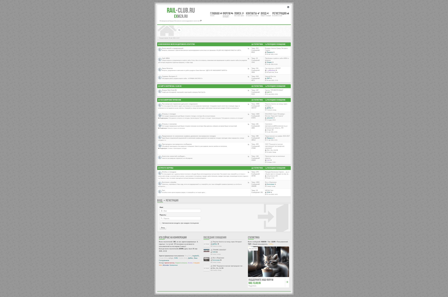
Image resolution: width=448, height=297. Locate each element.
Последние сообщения (214, 237)
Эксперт (190, 263)
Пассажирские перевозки (170, 100)
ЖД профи (166, 265)
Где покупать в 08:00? (273, 68)
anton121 (270, 118)
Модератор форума (181, 263)
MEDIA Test (269, 190)
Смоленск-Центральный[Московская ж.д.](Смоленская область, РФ (276, 126)
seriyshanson (271, 176)
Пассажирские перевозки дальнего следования (180, 104)
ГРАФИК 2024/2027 (219, 250)
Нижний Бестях (270, 76)
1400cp (270, 244)
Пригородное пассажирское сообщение (177, 144)
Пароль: (163, 215)
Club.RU (181, 10)
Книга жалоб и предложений (172, 48)
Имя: (161, 207)
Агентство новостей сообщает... (174, 156)
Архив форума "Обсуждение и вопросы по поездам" (227, 118)
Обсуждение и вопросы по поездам (179, 118)
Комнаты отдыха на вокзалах (176, 128)
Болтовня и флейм (169, 182)
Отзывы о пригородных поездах (177, 148)
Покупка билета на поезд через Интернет (227, 242)
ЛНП (268, 78)
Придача (270, 52)
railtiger (170, 258)
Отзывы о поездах (169, 114)
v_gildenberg (271, 70)
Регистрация (172, 200)
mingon (269, 130)
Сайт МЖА (166, 58)
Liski (268, 160)
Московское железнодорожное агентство (177, 44)
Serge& (269, 62)
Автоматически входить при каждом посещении (180, 223)
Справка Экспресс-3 (169, 76)
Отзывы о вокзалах (169, 124)
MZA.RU (181, 16)
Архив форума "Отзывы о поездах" (200, 118)
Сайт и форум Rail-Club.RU (171, 86)
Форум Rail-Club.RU (169, 90)
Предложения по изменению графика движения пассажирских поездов (189, 136)
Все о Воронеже (270, 182)
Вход (159, 200)
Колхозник (270, 184)
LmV (268, 92)
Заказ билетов (167, 68)
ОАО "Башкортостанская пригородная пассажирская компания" (274, 146)
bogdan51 (195, 256)
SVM (268, 192)
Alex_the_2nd (271, 150)
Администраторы (169, 263)
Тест (163, 190)
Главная (215, 13)
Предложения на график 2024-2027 (277, 136)
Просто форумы (166, 168)
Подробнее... (253, 286)
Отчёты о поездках (169, 172)
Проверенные (174, 265)
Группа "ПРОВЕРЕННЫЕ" (274, 90)
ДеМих (269, 108)
